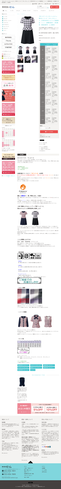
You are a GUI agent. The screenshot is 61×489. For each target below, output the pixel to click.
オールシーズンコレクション (9, 58)
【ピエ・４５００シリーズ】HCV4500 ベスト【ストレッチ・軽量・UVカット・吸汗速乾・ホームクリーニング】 (22, 389)
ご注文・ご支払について (28, 468)
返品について (42, 135)
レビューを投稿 (42, 144)
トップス (11, 10)
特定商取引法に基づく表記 (45, 136)
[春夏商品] (20, 258)
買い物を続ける (42, 150)
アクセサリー (43, 10)
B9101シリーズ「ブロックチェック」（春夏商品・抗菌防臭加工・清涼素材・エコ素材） (36, 367)
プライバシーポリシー (28, 475)
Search (48, 7)
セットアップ (51, 10)
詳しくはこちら (4, 452)
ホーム (5, 10)
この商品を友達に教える (44, 147)
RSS (25, 477)
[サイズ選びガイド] (23, 352)
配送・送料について (27, 470)
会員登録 (35, 3)
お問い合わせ (48, 3)
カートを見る (55, 7)
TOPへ (30, 462)
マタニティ (6, 28)
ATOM (28, 477)
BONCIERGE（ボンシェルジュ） (23, 370)
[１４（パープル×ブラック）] (36, 303)
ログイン (41, 3)
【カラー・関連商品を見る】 (22, 168)
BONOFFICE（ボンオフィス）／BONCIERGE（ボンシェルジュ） (23, 365)
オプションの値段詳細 (43, 146)
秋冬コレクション (6, 56)
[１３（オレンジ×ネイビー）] (23, 303)
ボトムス (18, 10)
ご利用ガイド (56, 3)
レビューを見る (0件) (43, 142)
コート (5, 30)
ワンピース (36, 10)
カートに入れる (50, 131)
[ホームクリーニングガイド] (29, 283)
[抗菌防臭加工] (26, 258)
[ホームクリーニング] (38, 258)
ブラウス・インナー (27, 10)
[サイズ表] (29, 346)
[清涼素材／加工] (32, 258)
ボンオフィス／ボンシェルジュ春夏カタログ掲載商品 (36, 365)
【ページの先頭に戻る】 (22, 361)
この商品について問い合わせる (45, 149)
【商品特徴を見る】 (21, 166)
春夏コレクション (6, 54)
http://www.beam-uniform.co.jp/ (10, 477)
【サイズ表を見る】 (21, 169)
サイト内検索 (39, 6)
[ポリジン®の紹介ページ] (23, 193)
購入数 (41, 125)
